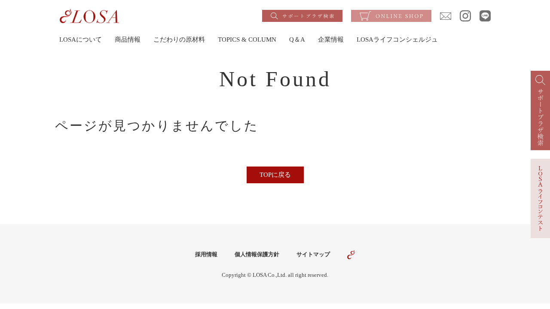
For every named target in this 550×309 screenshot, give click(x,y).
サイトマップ (313, 254)
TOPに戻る (275, 174)
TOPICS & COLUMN (247, 39)
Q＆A (297, 39)
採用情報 (206, 254)
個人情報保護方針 (257, 254)
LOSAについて (80, 39)
